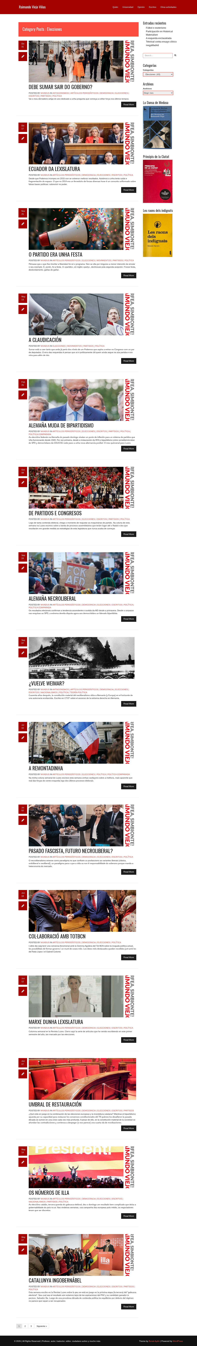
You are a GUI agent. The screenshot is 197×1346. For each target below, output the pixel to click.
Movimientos (104, 260)
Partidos (46, 96)
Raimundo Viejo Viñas (32, 6)
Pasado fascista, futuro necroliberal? (71, 850)
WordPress (178, 1341)
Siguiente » (42, 1326)
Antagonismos (60, 93)
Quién (115, 7)
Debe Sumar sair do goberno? (60, 86)
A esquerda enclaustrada (158, 38)
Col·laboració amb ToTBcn (57, 936)
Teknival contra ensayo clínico (161, 41)
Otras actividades (168, 7)
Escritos (152, 7)
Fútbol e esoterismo (156, 28)
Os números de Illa (49, 1192)
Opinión (141, 7)
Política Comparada (40, 434)
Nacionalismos (49, 692)
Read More (128, 104)
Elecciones (121, 93)
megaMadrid (152, 45)
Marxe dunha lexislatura (56, 1021)
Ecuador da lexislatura (54, 168)
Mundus (45, 93)
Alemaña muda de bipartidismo (61, 425)
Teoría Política (78, 692)
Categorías (148, 70)
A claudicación (45, 339)
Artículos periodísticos (84, 93)
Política (57, 96)
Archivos (147, 88)
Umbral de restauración (55, 1104)
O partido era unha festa (55, 254)
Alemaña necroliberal (52, 598)
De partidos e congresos (55, 513)
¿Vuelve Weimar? (46, 683)
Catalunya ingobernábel (55, 1280)
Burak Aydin (154, 1341)
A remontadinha (46, 768)
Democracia (106, 93)
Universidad (127, 7)
